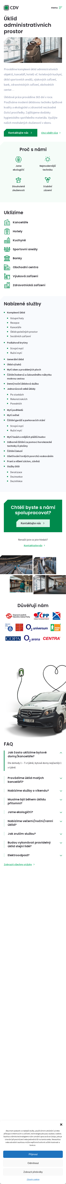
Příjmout (33, 1154)
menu (54, 7)
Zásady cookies (33, 1179)
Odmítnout (33, 1163)
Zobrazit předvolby (33, 1172)
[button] (61, 1124)
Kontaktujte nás (18, 132)
